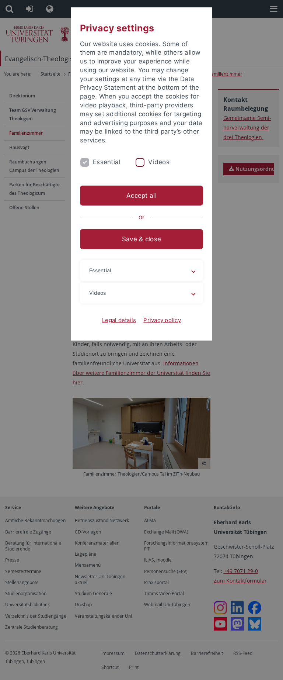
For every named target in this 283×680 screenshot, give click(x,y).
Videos (159, 162)
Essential (106, 162)
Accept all (141, 195)
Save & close (141, 239)
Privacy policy (162, 320)
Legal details (119, 320)
